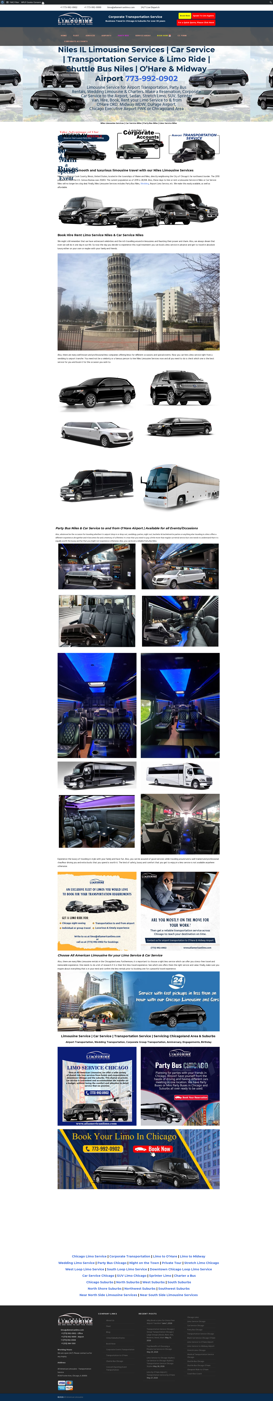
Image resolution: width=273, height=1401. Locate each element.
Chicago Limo (193, 1317)
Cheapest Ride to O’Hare (197, 1369)
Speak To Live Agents (203, 15)
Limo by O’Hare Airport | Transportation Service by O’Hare (161, 1374)
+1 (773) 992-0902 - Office (72, 1333)
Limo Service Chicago (196, 1321)
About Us (110, 1320)
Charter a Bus (185, 1275)
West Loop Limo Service (84, 1269)
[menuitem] (2, 2)
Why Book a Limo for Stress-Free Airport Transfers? (161, 1322)
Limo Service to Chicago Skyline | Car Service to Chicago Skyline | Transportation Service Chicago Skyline (161, 1362)
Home (64, 35)
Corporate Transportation (129, 1256)
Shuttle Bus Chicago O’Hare (198, 1365)
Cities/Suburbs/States (115, 1338)
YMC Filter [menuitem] (14, 2)
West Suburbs (153, 1282)
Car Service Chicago (98, 1275)
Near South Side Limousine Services (169, 1295)
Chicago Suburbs (99, 1282)
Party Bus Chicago (112, 1263)
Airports (106, 35)
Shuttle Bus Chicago (195, 1361)
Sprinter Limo (160, 1275)
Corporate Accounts (76, 41)
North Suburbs (128, 1282)
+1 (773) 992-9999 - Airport (72, 1337)
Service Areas (143, 35)
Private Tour (172, 1263)
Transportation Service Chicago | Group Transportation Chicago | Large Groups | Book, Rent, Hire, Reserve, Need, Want (160, 1333)
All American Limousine (73, 1397)
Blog (108, 1332)
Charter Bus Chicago (114, 1361)
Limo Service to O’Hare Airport (200, 1342)
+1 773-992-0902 (68, 7)
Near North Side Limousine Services (108, 1295)
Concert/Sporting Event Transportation (116, 1368)
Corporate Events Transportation (120, 1349)
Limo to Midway (192, 1256)
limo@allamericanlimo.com (121, 7)
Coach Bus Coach (194, 1373)
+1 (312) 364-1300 (68, 1343)
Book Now (185, 15)
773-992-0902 (151, 78)
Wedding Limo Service (76, 1263)
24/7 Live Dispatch (150, 7)
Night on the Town (144, 1263)
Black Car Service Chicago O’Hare (201, 1338)
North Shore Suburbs (105, 1288)
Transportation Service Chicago (200, 1334)
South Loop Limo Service (127, 1269)
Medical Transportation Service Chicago (200, 1356)
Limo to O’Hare (165, 1256)
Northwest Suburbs (140, 1288)
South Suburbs (179, 1282)
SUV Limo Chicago (131, 1275)
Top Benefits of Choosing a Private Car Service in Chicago (159, 1348)
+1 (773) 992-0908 (68, 1340)
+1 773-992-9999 (92, 7)
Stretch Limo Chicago (201, 1263)
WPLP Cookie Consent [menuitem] (31, 2)
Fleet (76, 35)
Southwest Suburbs (174, 1288)
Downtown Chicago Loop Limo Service (181, 1269)
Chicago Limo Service (89, 1256)
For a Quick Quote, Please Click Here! (196, 22)
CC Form (182, 35)
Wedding (144, 183)
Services (90, 35)
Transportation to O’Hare (117, 1355)
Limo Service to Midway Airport (200, 1346)
